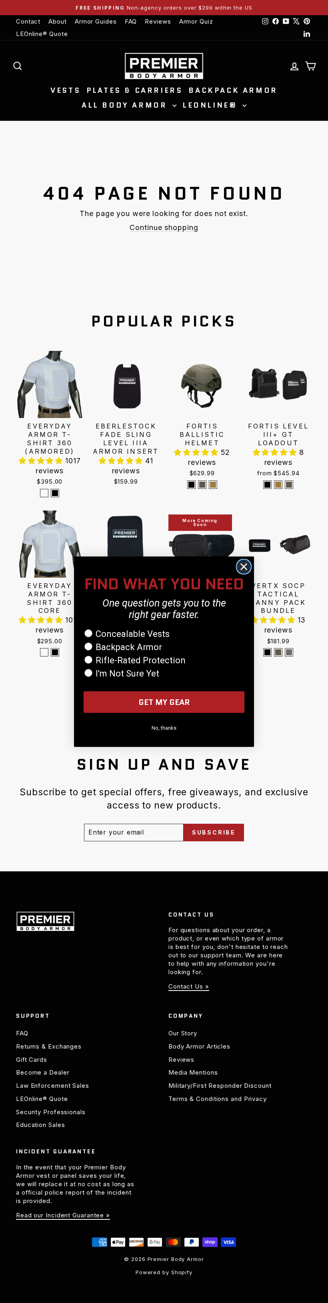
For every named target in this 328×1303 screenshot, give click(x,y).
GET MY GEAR (164, 702)
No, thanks (164, 728)
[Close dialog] (244, 567)
